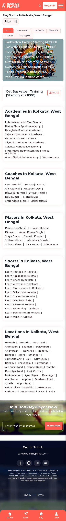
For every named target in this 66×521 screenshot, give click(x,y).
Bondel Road (35, 367)
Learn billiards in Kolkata (20, 292)
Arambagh (11, 346)
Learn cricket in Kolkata (20, 296)
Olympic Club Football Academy (25, 142)
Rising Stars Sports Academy (23, 126)
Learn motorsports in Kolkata (23, 288)
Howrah (10, 342)
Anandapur (44, 387)
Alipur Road (24, 383)
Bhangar (34, 354)
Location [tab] (24, 36)
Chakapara (24, 363)
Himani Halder (39, 228)
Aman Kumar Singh (31, 232)
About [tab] (8, 30)
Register (49, 5)
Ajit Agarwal (12, 188)
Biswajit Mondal (15, 192)
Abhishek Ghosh (38, 240)
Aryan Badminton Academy (22, 157)
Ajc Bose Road (14, 367)
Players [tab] (53, 30)
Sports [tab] (9, 36)
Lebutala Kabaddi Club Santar (23, 122)
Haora (22, 354)
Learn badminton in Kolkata (22, 312)
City (41, 517)
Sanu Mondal (13, 184)
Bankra (9, 363)
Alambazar (12, 379)
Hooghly (43, 350)
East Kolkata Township (19, 387)
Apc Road (39, 342)
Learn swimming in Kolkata (22, 308)
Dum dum (40, 358)
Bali (28, 358)
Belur (52, 391)
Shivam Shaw (13, 244)
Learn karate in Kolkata (19, 304)
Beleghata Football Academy (23, 130)
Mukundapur (13, 375)
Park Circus (34, 371)
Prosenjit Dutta (35, 184)
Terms (39, 495)
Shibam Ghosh (14, 240)
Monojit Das (31, 196)
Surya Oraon (13, 236)
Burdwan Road (44, 379)
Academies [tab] (22, 30)
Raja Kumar (33, 244)
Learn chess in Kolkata (19, 280)
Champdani (12, 350)
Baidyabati (42, 346)
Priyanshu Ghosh (16, 228)
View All (53, 92)
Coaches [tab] (39, 30)
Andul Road (27, 391)
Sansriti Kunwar (34, 236)
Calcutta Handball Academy (22, 146)
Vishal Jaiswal (38, 200)
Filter (8, 21)
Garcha (51, 367)
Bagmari (27, 346)
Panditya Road (14, 371)
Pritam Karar (51, 244)
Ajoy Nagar (32, 375)
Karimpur (11, 391)
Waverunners (50, 157)
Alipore (26, 379)
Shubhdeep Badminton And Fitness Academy (27, 152)
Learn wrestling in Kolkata (22, 284)
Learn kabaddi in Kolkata (20, 275)
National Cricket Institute (21, 138)
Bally (42, 391)
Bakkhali (29, 350)
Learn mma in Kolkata (18, 316)
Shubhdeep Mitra (16, 200)
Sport (26, 517)
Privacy (27, 495)
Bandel (9, 354)
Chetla (9, 383)
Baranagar (48, 375)
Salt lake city (13, 358)
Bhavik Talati (37, 192)
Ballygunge (42, 363)
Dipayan (10, 232)
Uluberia (24, 342)
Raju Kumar (12, 196)
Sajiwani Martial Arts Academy (24, 134)
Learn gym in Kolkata (18, 300)
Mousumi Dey (32, 188)
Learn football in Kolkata (21, 271)
